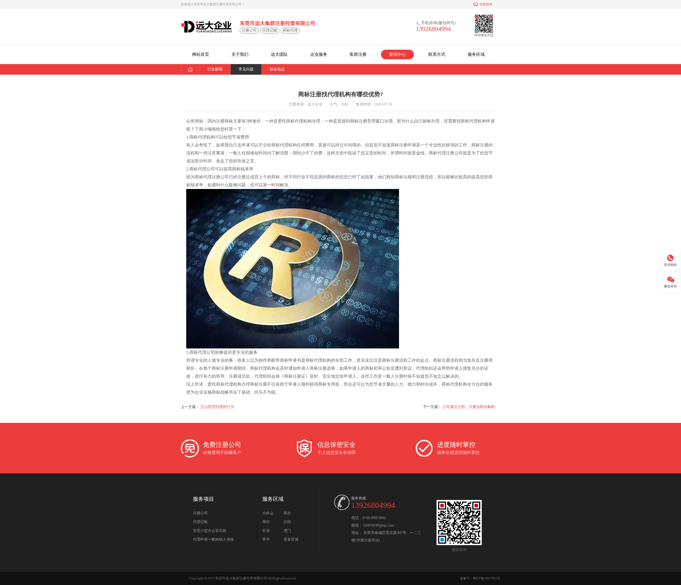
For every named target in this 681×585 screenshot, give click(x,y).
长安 (266, 531)
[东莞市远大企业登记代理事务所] (206, 26)
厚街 (266, 522)
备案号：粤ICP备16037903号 (480, 578)
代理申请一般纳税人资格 (213, 539)
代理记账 (200, 522)
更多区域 (291, 539)
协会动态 (277, 69)
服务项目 (203, 499)
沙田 (287, 522)
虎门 (287, 531)
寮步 (287, 513)
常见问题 (246, 69)
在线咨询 (485, 4)
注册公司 (200, 513)
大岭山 (267, 513)
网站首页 (200, 54)
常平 (266, 539)
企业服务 (318, 54)
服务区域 (476, 54)
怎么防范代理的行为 (217, 407)
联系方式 (436, 54)
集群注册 (358, 54)
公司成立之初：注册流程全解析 (469, 407)
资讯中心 (397, 54)
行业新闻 (214, 69)
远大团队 (279, 54)
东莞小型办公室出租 (209, 531)
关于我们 (239, 54)
